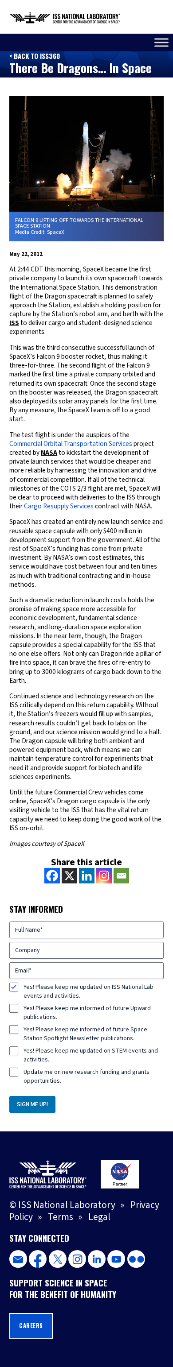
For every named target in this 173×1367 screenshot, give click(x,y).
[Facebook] (52, 875)
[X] (69, 875)
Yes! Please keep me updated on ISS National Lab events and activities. (88, 991)
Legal (99, 1217)
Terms (60, 1217)
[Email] (121, 875)
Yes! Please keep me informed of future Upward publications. (87, 1013)
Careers (31, 1325)
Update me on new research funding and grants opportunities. (86, 1076)
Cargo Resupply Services (59, 506)
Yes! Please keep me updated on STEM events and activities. (91, 1055)
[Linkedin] (86, 875)
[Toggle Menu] (161, 42)
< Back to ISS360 (34, 56)
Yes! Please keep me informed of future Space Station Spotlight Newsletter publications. (85, 1034)
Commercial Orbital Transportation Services (70, 444)
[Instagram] (104, 875)
